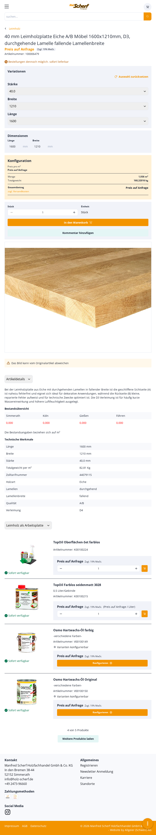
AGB (24, 826)
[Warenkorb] (147, 7)
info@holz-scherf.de (19, 779)
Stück (11, 206)
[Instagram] (8, 812)
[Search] (147, 16)
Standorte (87, 784)
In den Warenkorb (76, 222)
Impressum (12, 826)
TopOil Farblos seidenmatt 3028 (77, 585)
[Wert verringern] (61, 568)
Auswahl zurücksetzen (133, 76)
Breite (12, 99)
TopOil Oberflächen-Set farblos (76, 542)
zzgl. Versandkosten (18, 191)
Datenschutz (38, 826)
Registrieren (89, 765)
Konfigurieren (100, 663)
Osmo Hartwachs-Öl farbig (73, 630)
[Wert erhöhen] (74, 212)
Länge (12, 114)
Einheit (85, 206)
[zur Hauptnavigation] (7, 7)
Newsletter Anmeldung (96, 771)
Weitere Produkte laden (78, 739)
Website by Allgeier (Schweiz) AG (130, 830)
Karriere (86, 778)
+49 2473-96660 (16, 784)
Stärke (13, 84)
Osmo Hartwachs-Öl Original (75, 679)
